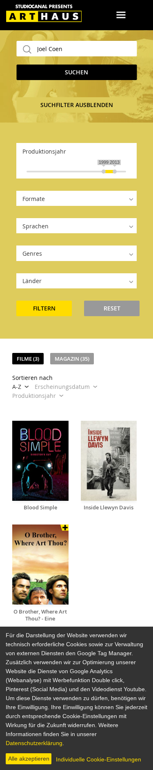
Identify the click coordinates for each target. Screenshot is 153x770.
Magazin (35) (72, 358)
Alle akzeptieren (28, 758)
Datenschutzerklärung (34, 743)
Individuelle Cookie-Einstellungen (98, 759)
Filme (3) (28, 358)
